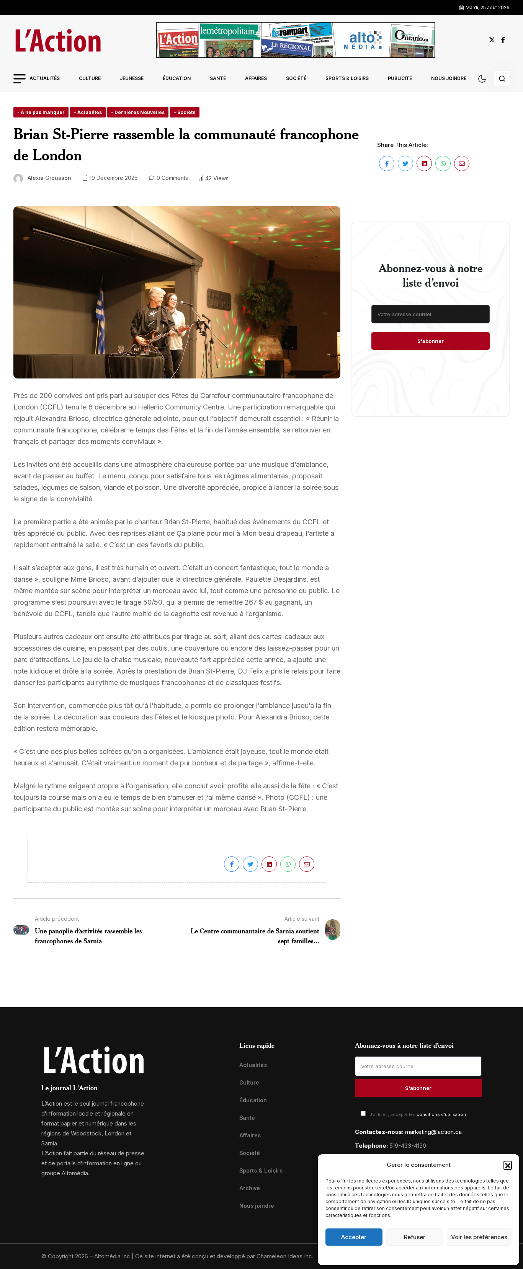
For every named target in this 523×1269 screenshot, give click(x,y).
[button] (508, 1165)
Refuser (414, 1237)
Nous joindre (448, 78)
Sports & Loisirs (347, 78)
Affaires (256, 78)
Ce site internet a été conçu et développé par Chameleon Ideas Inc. (224, 1256)
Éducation (177, 78)
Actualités (44, 78)
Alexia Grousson (49, 178)
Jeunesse (132, 78)
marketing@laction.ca (433, 1131)
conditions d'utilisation (441, 1114)
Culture (90, 78)
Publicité (400, 78)
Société (296, 78)
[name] (57, 40)
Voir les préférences (479, 1237)
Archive (249, 1188)
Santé (218, 78)
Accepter (353, 1237)
